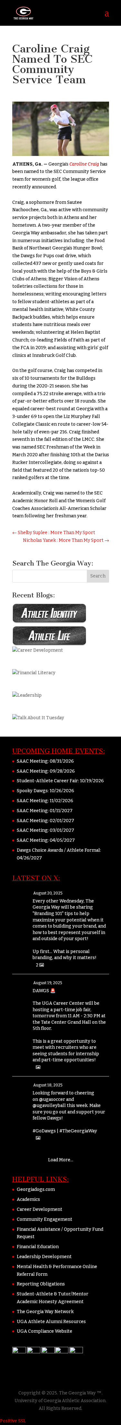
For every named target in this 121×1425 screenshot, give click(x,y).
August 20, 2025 (48, 893)
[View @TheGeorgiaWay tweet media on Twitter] (38, 1067)
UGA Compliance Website (44, 1331)
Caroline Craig (84, 164)
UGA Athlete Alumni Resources (51, 1321)
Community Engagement (44, 1219)
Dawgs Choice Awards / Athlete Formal (58, 850)
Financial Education (38, 1246)
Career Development (39, 1209)
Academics (28, 1199)
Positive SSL (13, 1421)
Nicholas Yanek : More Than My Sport (66, 540)
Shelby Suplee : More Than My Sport (53, 532)
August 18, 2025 (48, 1085)
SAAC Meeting (32, 761)
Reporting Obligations (41, 1284)
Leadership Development (44, 1256)
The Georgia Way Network (45, 1311)
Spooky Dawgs (32, 791)
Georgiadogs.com (36, 1189)
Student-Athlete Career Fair (47, 781)
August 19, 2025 (47, 983)
